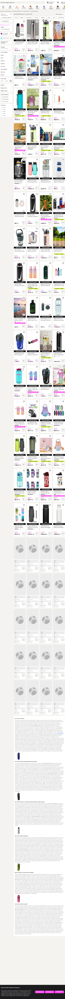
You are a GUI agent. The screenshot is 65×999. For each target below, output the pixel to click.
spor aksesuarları (60, 733)
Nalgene (43, 17)
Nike (16, 17)
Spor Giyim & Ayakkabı (16, 11)
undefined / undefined (6, 17)
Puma (49, 17)
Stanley (21, 17)
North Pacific (29, 17)
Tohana (36, 17)
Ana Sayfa (2, 11)
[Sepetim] (58, 2)
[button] (18, 38)
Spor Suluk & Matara (34, 11)
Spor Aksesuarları (25, 11)
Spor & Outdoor (8, 11)
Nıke (54, 17)
